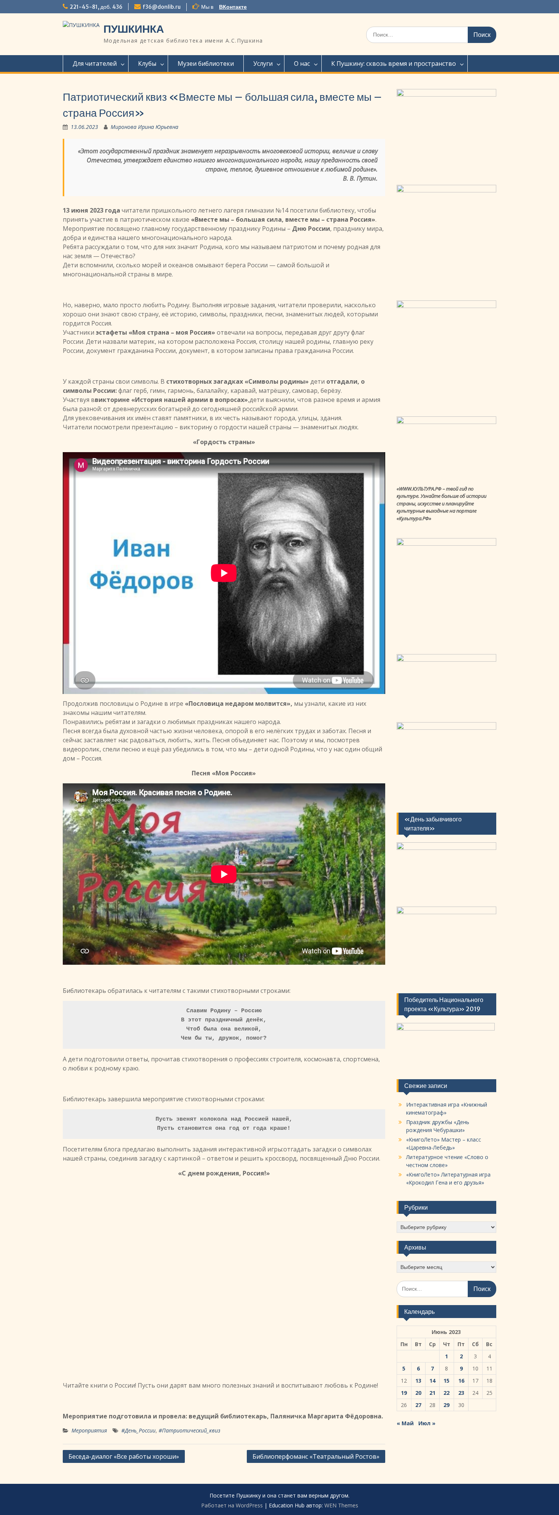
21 (432, 1392)
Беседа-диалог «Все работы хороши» (123, 1456)
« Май (405, 1423)
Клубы (147, 63)
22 (446, 1392)
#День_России (138, 1430)
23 (461, 1392)
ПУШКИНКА (133, 29)
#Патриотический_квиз (189, 1430)
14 (432, 1380)
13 (418, 1380)
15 (446, 1380)
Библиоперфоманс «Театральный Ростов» (316, 1456)
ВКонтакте (233, 6)
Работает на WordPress (232, 1505)
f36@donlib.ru (162, 6)
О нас (302, 63)
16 (461, 1380)
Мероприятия (89, 1430)
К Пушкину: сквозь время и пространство (393, 63)
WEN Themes (341, 1505)
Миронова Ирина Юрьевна (144, 126)
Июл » (426, 1423)
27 (418, 1405)
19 (404, 1392)
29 (446, 1405)
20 (418, 1392)
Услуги (263, 63)
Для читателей (95, 63)
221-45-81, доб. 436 (96, 6)
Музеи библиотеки (206, 63)
